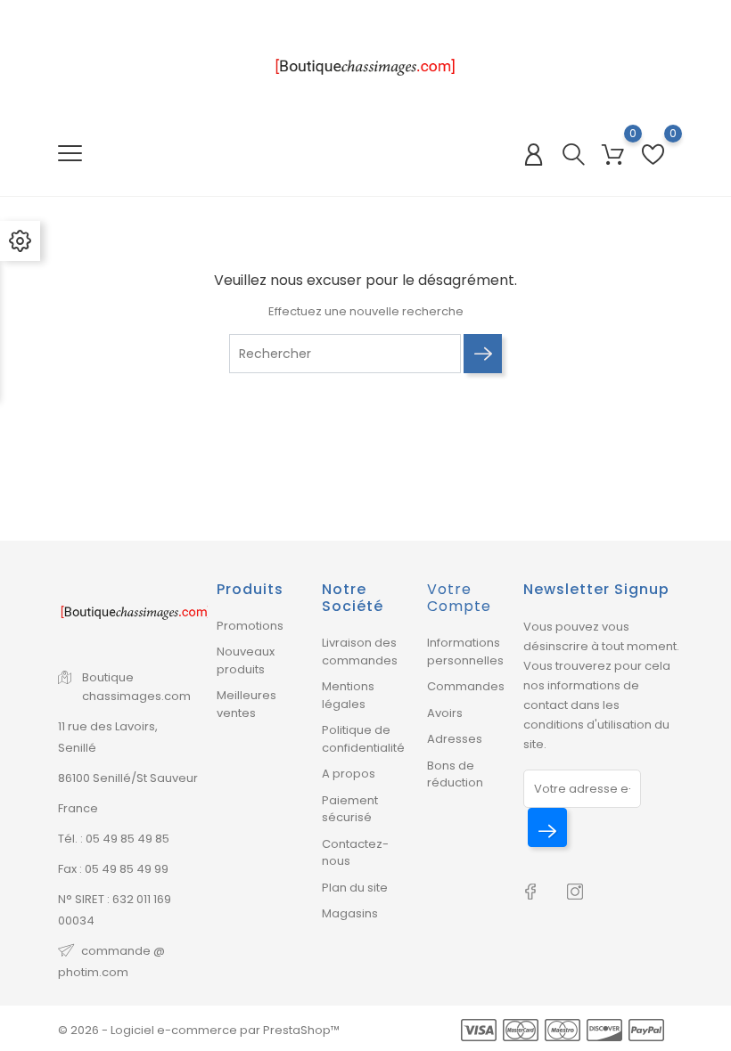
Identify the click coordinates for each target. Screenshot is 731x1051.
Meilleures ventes (246, 704)
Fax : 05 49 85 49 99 (113, 868)
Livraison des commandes (360, 651)
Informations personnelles (465, 651)
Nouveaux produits (246, 660)
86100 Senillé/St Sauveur (128, 778)
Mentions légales (348, 695)
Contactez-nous (355, 852)
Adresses (454, 738)
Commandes (466, 686)
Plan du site (355, 887)
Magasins (350, 913)
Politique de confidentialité (363, 738)
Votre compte (459, 597)
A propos (348, 773)
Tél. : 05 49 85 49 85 (113, 838)
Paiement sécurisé (350, 809)
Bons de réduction (455, 774)
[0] (613, 154)
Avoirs (445, 713)
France (78, 808)
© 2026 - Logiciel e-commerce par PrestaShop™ (199, 1030)
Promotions (250, 625)
